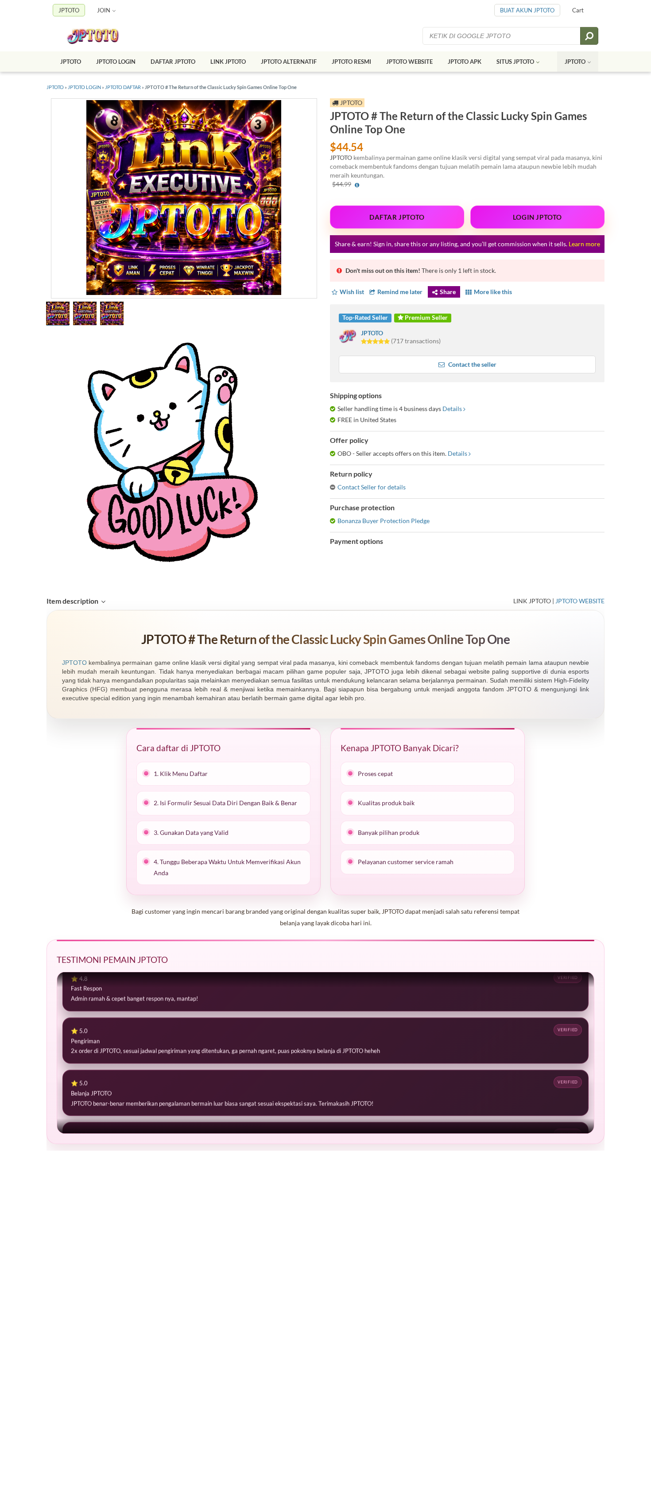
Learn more (584, 244)
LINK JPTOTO (228, 61)
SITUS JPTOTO (515, 61)
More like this (493, 291)
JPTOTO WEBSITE (409, 61)
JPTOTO (68, 10)
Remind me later (399, 291)
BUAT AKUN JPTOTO (527, 10)
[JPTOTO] (101, 36)
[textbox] (502, 36)
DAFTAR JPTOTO (173, 61)
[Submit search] (589, 36)
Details (452, 408)
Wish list (352, 291)
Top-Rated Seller (365, 317)
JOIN (103, 10)
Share (448, 291)
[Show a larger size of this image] (58, 314)
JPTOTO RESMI (351, 61)
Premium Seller (425, 317)
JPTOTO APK (464, 61)
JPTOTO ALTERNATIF (289, 61)
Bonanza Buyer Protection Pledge (383, 520)
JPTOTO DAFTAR (123, 87)
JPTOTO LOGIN (116, 61)
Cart (578, 10)
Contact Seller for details (371, 487)
